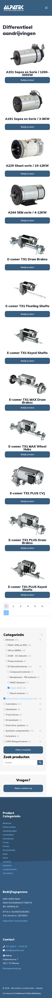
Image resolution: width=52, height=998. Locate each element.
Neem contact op (23, 788)
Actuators (8, 873)
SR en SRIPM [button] (16, 650)
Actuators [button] (12, 736)
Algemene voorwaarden (15, 920)
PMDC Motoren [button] (19, 682)
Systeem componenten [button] (20, 730)
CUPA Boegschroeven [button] (18, 741)
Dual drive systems (7, 858)
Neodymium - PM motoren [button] (25, 677)
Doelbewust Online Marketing (28, 993)
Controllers (8, 834)
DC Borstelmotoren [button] (20, 666)
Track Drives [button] (14, 714)
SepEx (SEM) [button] (18, 688)
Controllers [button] (13, 704)
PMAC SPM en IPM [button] (19, 645)
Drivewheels (9, 850)
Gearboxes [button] (13, 709)
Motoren (7, 823)
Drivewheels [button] (13, 720)
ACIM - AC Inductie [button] (19, 655)
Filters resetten (23, 749)
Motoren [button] (12, 639)
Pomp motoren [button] (17, 661)
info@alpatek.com (15, 950)
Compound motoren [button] (21, 672)
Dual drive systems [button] (17, 725)
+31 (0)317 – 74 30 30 (16, 946)
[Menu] (46, 8)
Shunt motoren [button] (19, 693)
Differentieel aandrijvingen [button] (22, 698)
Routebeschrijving (12, 968)
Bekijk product (27, 80)
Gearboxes (8, 838)
